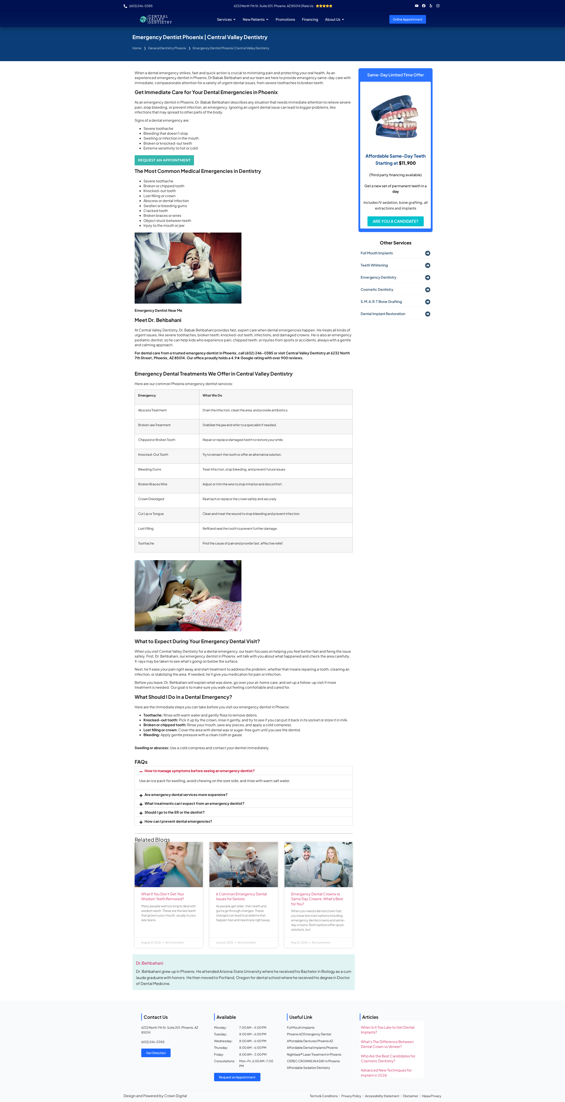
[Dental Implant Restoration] (427, 314)
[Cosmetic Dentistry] (427, 289)
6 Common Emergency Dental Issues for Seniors (241, 896)
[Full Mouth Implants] (427, 253)
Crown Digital (175, 1095)
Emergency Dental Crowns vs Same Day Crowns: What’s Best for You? (317, 899)
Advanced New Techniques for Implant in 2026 (386, 1072)
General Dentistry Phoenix (167, 48)
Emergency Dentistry (378, 277)
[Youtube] (416, 5)
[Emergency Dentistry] (427, 277)
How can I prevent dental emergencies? (178, 821)
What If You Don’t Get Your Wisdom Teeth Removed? (162, 896)
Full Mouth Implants (377, 253)
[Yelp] (430, 5)
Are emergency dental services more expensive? (186, 794)
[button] (243, 770)
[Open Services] (234, 19)
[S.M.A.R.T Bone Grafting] (427, 301)
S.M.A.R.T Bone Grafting (381, 301)
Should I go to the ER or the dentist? (175, 812)
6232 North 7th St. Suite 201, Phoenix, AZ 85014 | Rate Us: (274, 6)
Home (136, 48)
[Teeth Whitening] (427, 265)
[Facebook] (423, 5)
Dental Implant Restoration (383, 313)
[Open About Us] (343, 19)
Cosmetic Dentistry (377, 289)
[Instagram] (437, 5)
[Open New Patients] (267, 19)
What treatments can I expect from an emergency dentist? (194, 803)
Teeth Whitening (374, 265)
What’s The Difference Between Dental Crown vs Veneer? (387, 1044)
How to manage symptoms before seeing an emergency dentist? (200, 770)
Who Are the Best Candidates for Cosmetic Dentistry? (388, 1058)
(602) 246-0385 (153, 1042)
